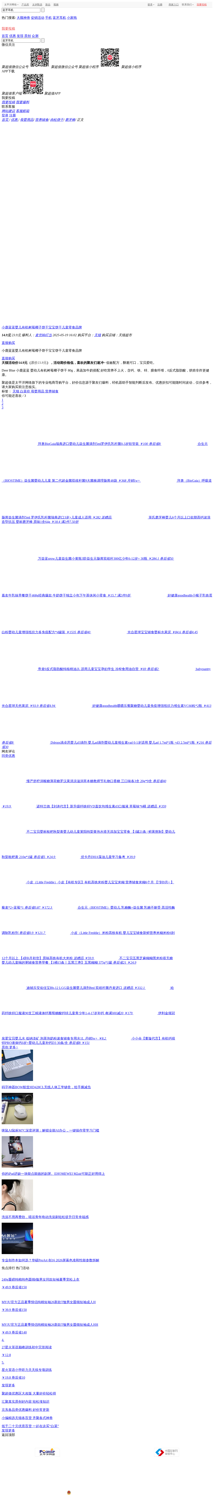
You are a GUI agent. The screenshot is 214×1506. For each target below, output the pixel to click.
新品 (47, 4)
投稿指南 (96, 1444)
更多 (13, 1047)
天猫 (97, 335)
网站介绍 (49, 1444)
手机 (48, 17)
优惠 (12, 36)
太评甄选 (37, 4)
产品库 (25, 4)
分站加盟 (131, 1444)
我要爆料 (22, 102)
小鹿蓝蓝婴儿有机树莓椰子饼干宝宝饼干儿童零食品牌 (42, 327)
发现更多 (8, 1385)
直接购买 (8, 343)
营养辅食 (41, 119)
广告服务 (72, 1444)
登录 (150, 4)
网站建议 (8, 111)
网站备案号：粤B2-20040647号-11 (85, 1476)
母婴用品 (26, 119)
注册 (159, 4)
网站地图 (154, 1444)
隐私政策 (61, 1444)
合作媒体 (84, 1444)
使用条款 (107, 1444)
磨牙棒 (70, 119)
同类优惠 (8, 755)
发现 (20, 36)
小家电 (72, 17)
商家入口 (174, 4)
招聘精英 (143, 1444)
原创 (27, 36)
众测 (35, 36)
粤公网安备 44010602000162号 (88, 1492)
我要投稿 (202, 4)
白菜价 (25, 391)
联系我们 (119, 1444)
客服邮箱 (22, 111)
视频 (56, 4)
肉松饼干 (57, 119)
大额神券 (23, 17)
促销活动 (37, 17)
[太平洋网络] (47, 1455)
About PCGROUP (32, 1444)
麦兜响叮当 (43, 335)
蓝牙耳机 (59, 17)
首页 (5, 36)
